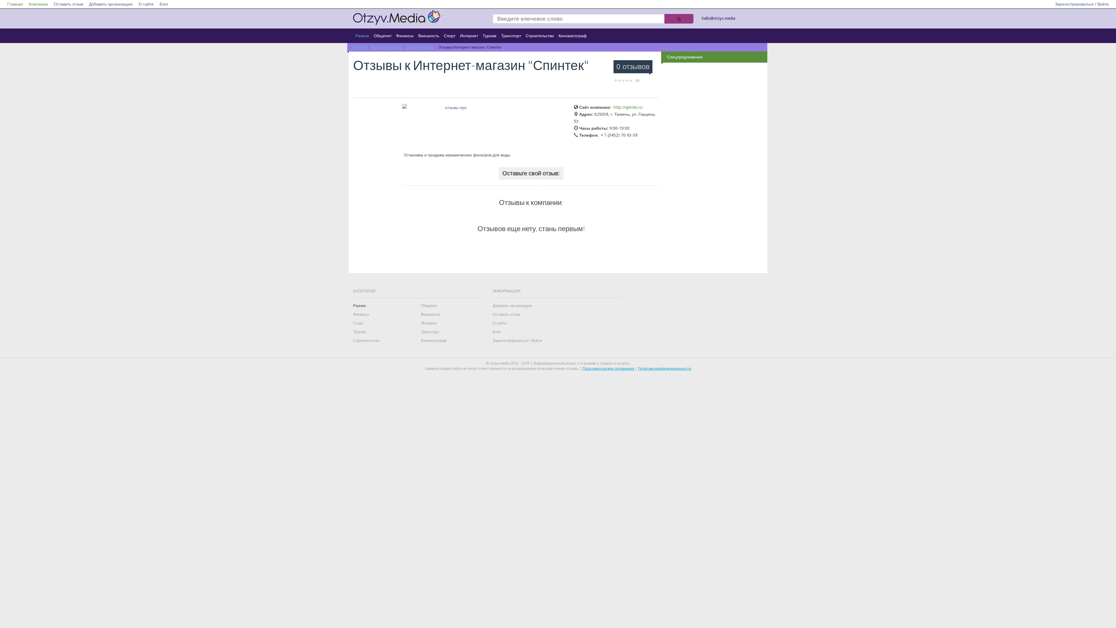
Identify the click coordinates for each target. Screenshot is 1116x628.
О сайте (146, 4)
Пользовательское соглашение (609, 369)
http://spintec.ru (628, 107)
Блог (164, 4)
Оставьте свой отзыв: (531, 173)
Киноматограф (573, 35)
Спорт (449, 35)
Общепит (382, 35)
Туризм (489, 35)
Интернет (469, 35)
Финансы (405, 35)
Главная (15, 4)
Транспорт (511, 35)
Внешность (428, 35)
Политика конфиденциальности (664, 369)
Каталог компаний (386, 47)
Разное (362, 35)
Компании (38, 4)
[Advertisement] (715, 156)
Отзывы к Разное (420, 47)
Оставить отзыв (68, 4)
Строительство (540, 35)
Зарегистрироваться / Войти (1082, 4)
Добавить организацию (111, 4)
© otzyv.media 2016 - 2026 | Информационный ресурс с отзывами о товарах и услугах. (558, 363)
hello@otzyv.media (718, 18)
